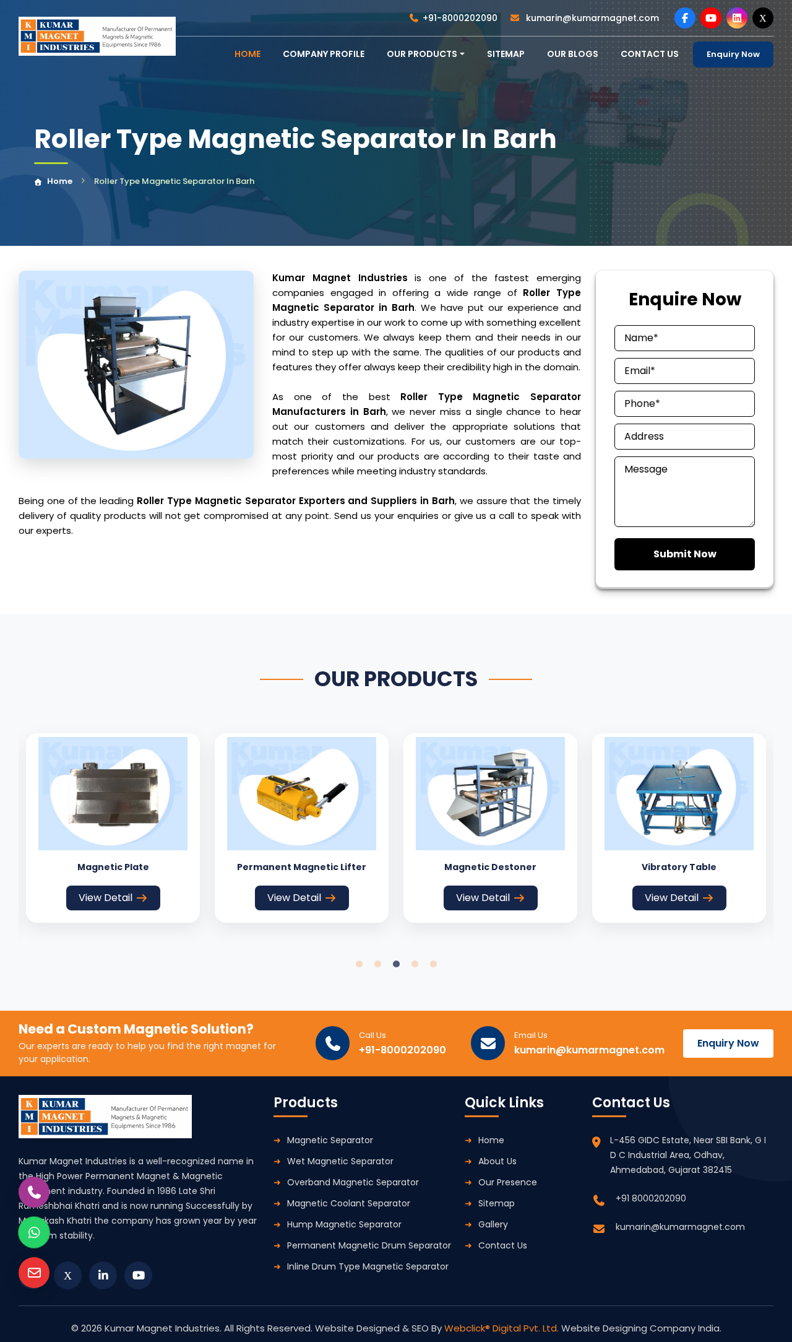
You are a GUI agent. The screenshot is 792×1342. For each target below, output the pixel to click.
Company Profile (323, 54)
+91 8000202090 (651, 1198)
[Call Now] (34, 1192)
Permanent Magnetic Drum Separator (369, 1245)
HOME (247, 54)
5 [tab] (433, 964)
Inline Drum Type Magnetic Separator (368, 1266)
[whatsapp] (34, 1232)
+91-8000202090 (460, 18)
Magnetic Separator (330, 1140)
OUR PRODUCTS (422, 54)
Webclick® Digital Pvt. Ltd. (502, 1328)
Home (59, 181)
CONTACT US (650, 54)
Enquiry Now (733, 54)
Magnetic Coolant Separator (348, 1203)
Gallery (493, 1224)
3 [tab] (396, 964)
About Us (497, 1161)
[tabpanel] (113, 828)
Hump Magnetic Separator (344, 1224)
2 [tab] (377, 964)
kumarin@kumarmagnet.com (591, 18)
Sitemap (506, 54)
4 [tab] (414, 964)
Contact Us (502, 1245)
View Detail (105, 898)
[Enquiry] (34, 1272)
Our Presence (507, 1182)
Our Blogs (572, 54)
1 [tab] (359, 964)
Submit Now (685, 554)
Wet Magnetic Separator (340, 1161)
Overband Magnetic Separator (353, 1182)
